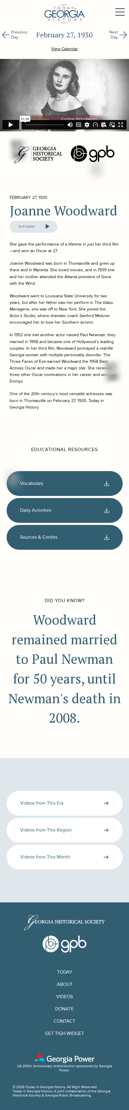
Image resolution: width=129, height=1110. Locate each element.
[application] (33, 227)
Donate (64, 1009)
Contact (64, 1021)
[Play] (47, 227)
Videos (64, 997)
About (65, 984)
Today (64, 972)
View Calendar (64, 48)
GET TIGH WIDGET (64, 1033)
